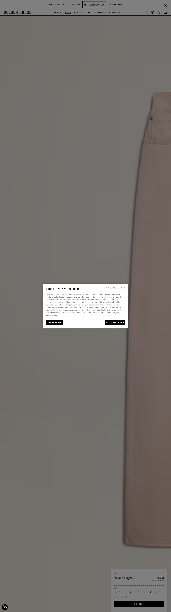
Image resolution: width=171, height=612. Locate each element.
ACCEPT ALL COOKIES (115, 322)
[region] (85, 306)
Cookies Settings (54, 322)
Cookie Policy (57, 315)
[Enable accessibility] (5, 607)
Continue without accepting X (115, 288)
